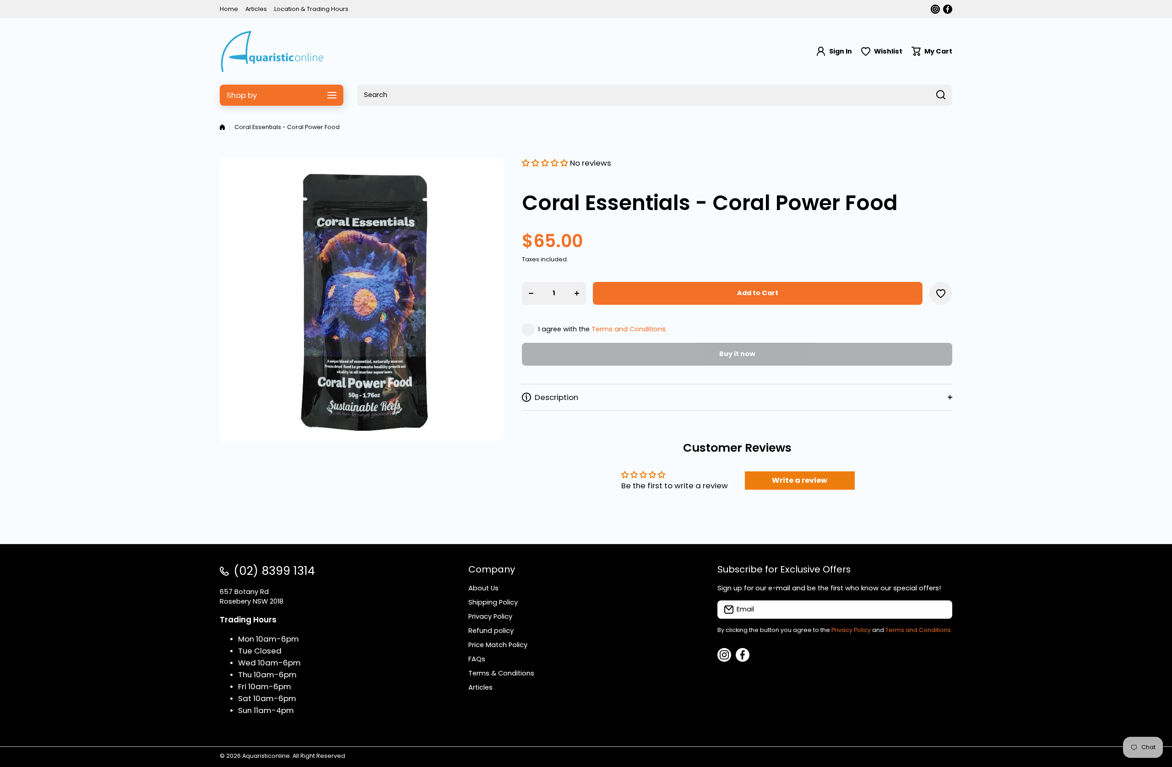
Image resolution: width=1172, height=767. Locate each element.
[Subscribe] (940, 609)
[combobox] (654, 95)
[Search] (940, 95)
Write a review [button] (799, 480)
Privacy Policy (851, 630)
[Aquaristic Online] (272, 51)
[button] (932, 51)
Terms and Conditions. (629, 329)
